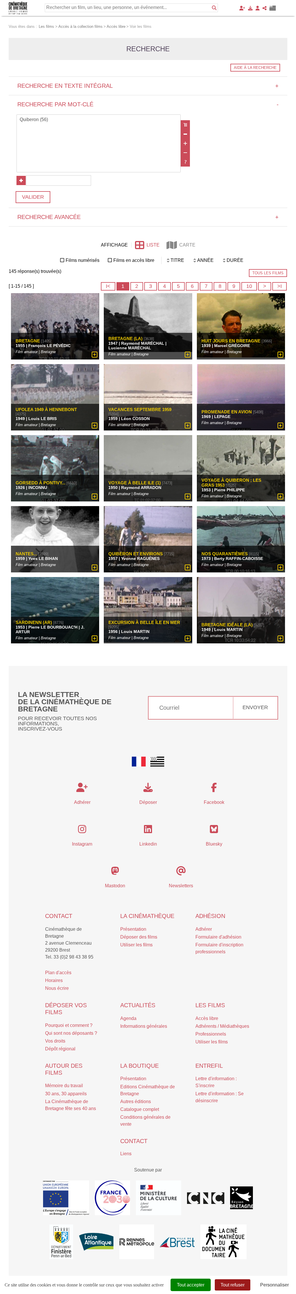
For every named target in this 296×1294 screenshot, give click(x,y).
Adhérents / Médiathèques (222, 1026)
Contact (58, 916)
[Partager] (264, 8)
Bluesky (214, 844)
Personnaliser (274, 1284)
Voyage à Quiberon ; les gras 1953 (231, 483)
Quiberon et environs (135, 553)
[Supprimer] (185, 134)
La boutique (139, 1066)
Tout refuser (233, 1284)
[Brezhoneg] (273, 8)
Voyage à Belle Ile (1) (134, 482)
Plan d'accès (58, 972)
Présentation (133, 929)
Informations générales (143, 1026)
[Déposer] (250, 8)
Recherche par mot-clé (148, 104)
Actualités (137, 1005)
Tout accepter (190, 1284)
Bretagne (28, 340)
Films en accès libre (133, 260)
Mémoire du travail (64, 1085)
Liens (126, 1153)
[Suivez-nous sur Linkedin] (148, 830)
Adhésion (210, 916)
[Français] (139, 761)
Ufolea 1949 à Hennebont (46, 409)
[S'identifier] (257, 8)
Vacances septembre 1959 (139, 409)
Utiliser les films (136, 944)
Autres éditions (135, 1101)
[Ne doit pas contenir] (185, 152)
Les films (210, 1005)
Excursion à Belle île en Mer (144, 622)
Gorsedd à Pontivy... (40, 482)
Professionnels (210, 1034)
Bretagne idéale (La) (227, 624)
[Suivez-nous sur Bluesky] (214, 830)
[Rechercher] (214, 8)
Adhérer (203, 929)
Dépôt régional (60, 1048)
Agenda (128, 1018)
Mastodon (115, 885)
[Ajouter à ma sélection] (95, 354)
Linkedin (148, 844)
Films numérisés (82, 260)
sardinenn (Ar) (34, 622)
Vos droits (55, 1041)
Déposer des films (138, 937)
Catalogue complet (139, 1109)
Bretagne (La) (125, 338)
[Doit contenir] (185, 143)
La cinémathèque (147, 916)
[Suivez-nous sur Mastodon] (115, 872)
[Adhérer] (242, 8)
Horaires (54, 980)
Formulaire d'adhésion (218, 937)
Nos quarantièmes (224, 553)
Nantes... (26, 553)
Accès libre (206, 1018)
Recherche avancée (148, 217)
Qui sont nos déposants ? (71, 1033)
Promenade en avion (226, 411)
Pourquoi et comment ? (68, 1025)
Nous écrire (57, 988)
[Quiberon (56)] (98, 120)
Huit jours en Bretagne (230, 340)
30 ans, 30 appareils (66, 1093)
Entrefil (209, 1066)
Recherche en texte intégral (148, 86)
